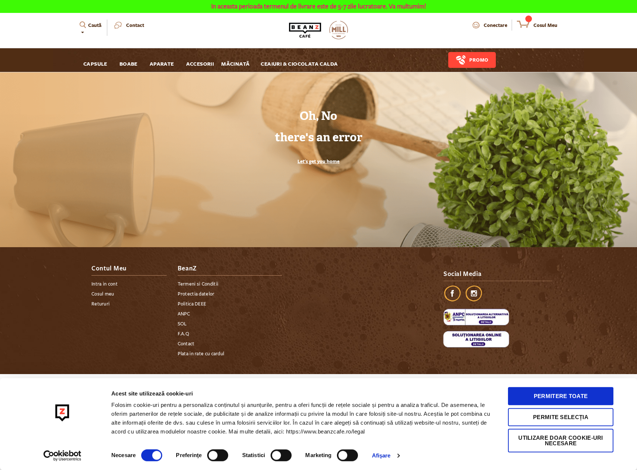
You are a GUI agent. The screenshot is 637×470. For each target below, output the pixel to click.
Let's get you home (318, 161)
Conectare (495, 25)
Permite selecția (560, 417)
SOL (182, 324)
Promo (478, 59)
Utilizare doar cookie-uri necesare (560, 440)
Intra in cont (104, 284)
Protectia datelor (196, 294)
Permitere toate (561, 396)
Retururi (100, 304)
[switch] (217, 456)
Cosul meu (102, 294)
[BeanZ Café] (318, 30)
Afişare (381, 455)
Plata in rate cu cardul (201, 354)
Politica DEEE (192, 304)
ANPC (184, 314)
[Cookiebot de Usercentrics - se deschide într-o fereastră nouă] (62, 455)
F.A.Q (183, 334)
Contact (135, 25)
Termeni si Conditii (198, 284)
